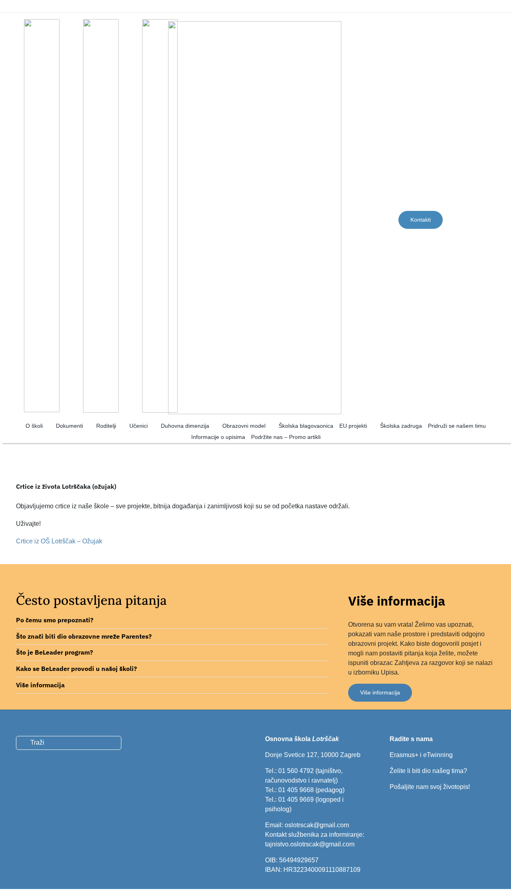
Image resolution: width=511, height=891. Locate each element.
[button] (172, 620)
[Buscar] (485, 219)
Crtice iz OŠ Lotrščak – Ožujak (59, 541)
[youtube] (419, 724)
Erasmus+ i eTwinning (421, 754)
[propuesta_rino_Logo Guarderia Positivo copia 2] (41, 22)
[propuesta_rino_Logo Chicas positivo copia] (101, 22)
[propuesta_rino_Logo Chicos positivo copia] (254, 24)
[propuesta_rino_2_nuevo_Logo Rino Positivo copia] (160, 22)
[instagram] (47, 6)
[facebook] (33, 6)
